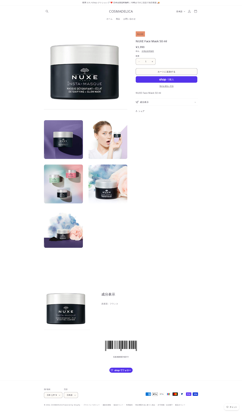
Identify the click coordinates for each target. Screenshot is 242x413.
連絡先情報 (107, 405)
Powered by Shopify (71, 405)
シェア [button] (142, 111)
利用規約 (129, 405)
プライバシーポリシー (91, 405)
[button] (47, 11)
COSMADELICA (57, 405)
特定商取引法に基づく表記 (145, 405)
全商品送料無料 (148, 51)
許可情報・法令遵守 (165, 405)
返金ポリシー (118, 405)
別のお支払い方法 (167, 86)
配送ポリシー (180, 405)
